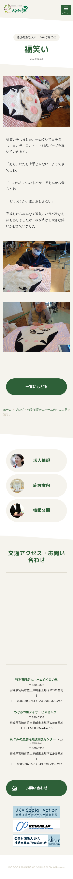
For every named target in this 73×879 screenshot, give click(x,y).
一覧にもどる (36, 387)
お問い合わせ (36, 788)
